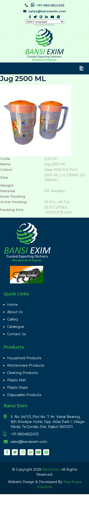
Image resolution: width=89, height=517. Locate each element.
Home (12, 304)
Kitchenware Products (25, 365)
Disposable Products (24, 395)
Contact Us (16, 334)
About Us (15, 312)
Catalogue (15, 327)
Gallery (12, 319)
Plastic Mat (16, 380)
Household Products (24, 358)
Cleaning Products (22, 373)
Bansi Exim (51, 469)
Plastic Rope (17, 387)
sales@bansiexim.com (47, 11)
